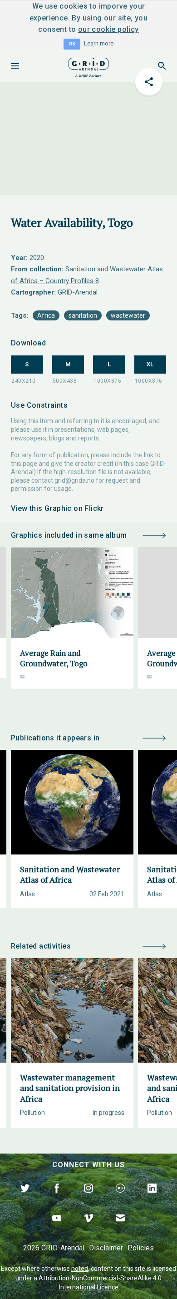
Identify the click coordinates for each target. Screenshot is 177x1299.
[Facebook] (57, 1199)
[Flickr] (120, 1199)
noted (79, 1268)
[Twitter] (25, 1199)
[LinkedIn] (152, 1199)
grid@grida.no (74, 480)
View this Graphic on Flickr (57, 508)
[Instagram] (88, 1199)
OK (72, 44)
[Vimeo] (88, 1229)
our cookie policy (108, 29)
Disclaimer (106, 1248)
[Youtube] (57, 1229)
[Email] (120, 1229)
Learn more (98, 43)
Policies (141, 1248)
